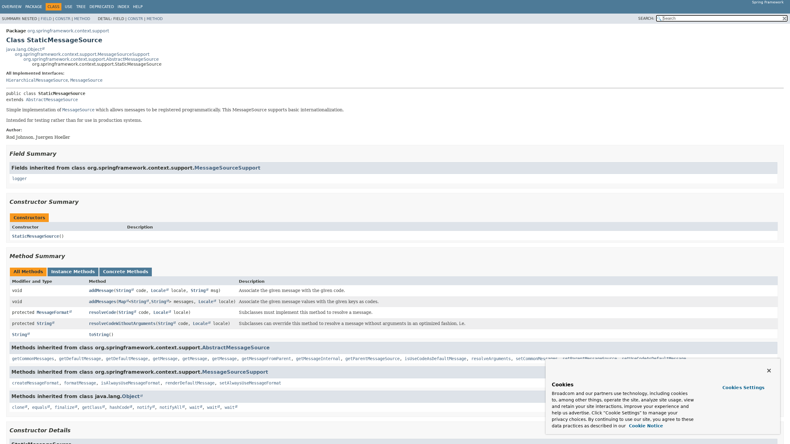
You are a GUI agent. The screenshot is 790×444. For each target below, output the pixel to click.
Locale (158, 290)
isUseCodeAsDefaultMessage (435, 358)
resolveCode (102, 312)
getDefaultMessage (80, 358)
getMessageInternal (318, 358)
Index (123, 7)
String (123, 290)
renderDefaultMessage (189, 382)
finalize (64, 407)
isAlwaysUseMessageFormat (130, 382)
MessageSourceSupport (227, 168)
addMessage (101, 290)
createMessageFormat (35, 382)
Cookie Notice (645, 425)
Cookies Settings (743, 387)
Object (131, 396)
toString (99, 334)
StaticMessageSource (35, 236)
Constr (62, 19)
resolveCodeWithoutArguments (122, 323)
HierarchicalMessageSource (37, 80)
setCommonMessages (537, 358)
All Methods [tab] (28, 271)
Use (69, 7)
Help (138, 7)
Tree (81, 7)
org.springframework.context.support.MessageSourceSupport (82, 54)
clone (18, 407)
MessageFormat (53, 312)
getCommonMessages (33, 358)
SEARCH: (646, 18)
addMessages (102, 301)
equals (39, 407)
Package (33, 7)
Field (46, 19)
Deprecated (101, 7)
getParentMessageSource (372, 358)
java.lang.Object (24, 49)
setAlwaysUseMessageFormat (250, 382)
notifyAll (171, 407)
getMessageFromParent (266, 358)
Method (82, 19)
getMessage (165, 358)
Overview (12, 7)
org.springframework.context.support (68, 30)
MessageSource (86, 80)
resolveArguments (491, 358)
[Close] (769, 370)
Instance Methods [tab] (73, 271)
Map (122, 301)
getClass (92, 407)
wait (194, 407)
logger (19, 178)
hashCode (119, 407)
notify (144, 407)
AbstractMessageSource (52, 99)
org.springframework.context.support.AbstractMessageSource (91, 59)
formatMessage (80, 382)
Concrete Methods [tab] (125, 271)
